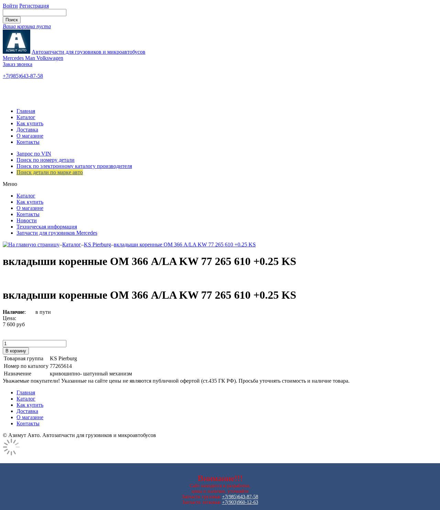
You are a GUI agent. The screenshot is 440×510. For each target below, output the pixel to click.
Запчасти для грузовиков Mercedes (56, 233)
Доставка (27, 129)
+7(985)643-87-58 (23, 76)
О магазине (29, 136)
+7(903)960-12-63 (240, 502)
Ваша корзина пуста (27, 26)
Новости (26, 220)
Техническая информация (46, 227)
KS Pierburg (97, 244)
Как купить (29, 123)
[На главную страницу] (31, 244)
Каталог (25, 117)
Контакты (28, 142)
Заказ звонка (17, 64)
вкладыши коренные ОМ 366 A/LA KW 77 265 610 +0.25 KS (185, 244)
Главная (25, 111)
